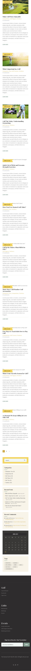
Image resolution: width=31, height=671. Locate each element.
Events (2, 613)
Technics (19, 19)
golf (21, 564)
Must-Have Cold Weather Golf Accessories (13, 290)
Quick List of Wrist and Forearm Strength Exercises (13, 166)
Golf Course (15, 71)
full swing (8, 564)
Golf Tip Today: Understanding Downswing (13, 122)
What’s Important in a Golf (11, 69)
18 (9, 547)
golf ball (8, 567)
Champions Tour (7, 71)
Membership (4, 608)
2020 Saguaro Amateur (6, 628)
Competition (6, 19)
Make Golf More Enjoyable (12, 17)
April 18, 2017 (7, 204)
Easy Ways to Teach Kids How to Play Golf (15, 332)
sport (14, 567)
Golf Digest (13, 19)
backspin (8, 563)
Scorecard (3, 593)
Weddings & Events (5, 631)
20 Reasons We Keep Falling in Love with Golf (15, 416)
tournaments (9, 569)
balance (15, 563)
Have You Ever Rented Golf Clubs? (14, 207)
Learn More (5, 44)
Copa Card (3, 595)
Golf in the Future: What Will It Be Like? (14, 248)
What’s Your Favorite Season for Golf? (15, 373)
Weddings (3, 610)
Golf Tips (7, 480)
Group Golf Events (5, 626)
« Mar (5, 551)
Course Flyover (4, 590)
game (15, 564)
